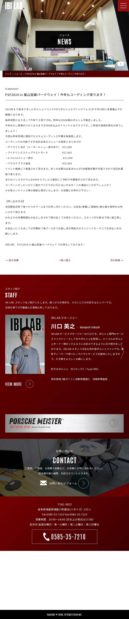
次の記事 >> (117, 260)
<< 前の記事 (12, 260)
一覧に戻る (64, 260)
